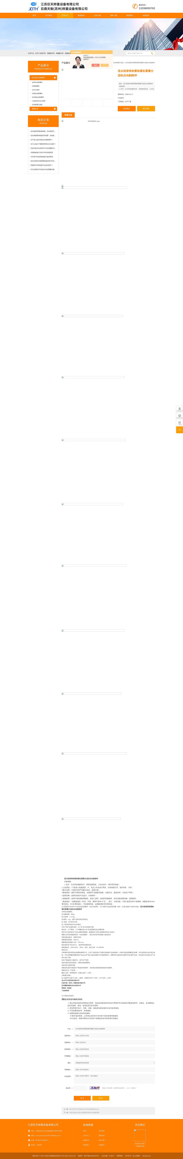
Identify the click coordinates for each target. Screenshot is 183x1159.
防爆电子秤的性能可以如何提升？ (42, 165)
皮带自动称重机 (37, 82)
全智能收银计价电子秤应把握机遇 (42, 152)
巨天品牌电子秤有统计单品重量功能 (42, 169)
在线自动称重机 (37, 93)
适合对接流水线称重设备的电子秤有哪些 (44, 161)
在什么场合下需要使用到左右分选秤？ (43, 144)
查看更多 (35, 109)
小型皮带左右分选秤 (38, 101)
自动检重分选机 (37, 104)
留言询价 (146, 108)
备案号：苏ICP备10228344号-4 (88, 1156)
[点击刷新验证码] (94, 1088)
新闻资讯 (81, 15)
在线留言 (146, 15)
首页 (34, 15)
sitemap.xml (146, 1156)
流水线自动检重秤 (38, 78)
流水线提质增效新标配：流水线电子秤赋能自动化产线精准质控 (44, 131)
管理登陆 (120, 1156)
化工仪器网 (136, 1156)
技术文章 (97, 15)
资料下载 (113, 15)
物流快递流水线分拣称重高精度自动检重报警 (84, 1112)
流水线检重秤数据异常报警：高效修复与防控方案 (44, 135)
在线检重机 (36, 86)
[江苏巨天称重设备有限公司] (67, 2)
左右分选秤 (36, 90)
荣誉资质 (102, 1135)
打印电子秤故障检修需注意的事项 (42, 157)
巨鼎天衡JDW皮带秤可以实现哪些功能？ (44, 148)
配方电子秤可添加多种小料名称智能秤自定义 (84, 1109)
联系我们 (129, 15)
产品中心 (65, 15)
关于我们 (48, 15)
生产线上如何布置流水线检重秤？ (42, 140)
